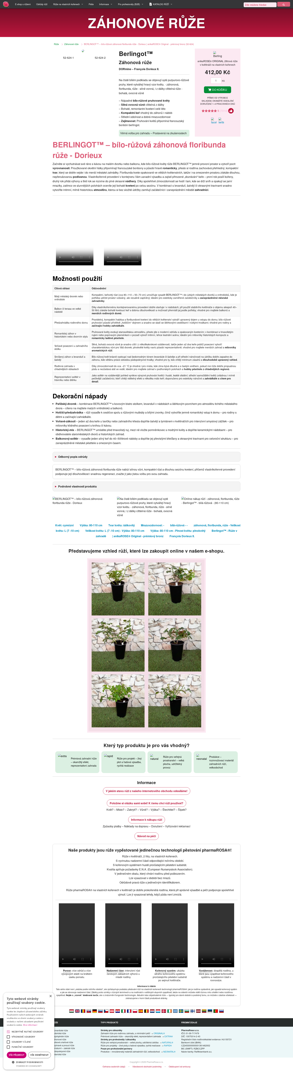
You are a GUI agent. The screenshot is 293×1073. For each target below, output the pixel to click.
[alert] (28, 1031)
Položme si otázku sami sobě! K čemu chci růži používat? (146, 803)
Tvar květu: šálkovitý (121, 525)
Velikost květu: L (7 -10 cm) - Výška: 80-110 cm (114, 531)
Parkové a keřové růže (62, 1042)
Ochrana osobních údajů (114, 1066)
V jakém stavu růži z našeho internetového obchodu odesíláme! (146, 791)
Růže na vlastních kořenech (66, 4)
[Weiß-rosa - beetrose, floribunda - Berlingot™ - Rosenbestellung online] (112, 1011)
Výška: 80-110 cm (91, 525)
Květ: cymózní (64, 525)
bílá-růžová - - (179, 525)
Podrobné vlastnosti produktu (77, 486)
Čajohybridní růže (60, 1036)
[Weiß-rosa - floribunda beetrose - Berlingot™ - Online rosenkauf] (94, 1011)
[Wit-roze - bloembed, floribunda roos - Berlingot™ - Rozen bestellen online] (152, 1011)
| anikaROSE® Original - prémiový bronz (137, 536)
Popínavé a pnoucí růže (63, 1045)
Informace (104, 4)
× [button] (50, 996)
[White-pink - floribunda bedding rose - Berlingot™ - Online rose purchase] (77, 1011)
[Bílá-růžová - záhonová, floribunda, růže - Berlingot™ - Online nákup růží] (106, 1011)
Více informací (30, 1024)
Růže (56, 44)
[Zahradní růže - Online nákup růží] (283, 4)
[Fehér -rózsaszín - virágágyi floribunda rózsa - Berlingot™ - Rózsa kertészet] (71, 1011)
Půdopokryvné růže (61, 1051)
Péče (91, 4)
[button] (29, 1062)
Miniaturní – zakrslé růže (63, 1048)
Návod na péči (146, 836)
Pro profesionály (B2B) (129, 4)
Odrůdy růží (41, 4)
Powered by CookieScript (29, 1066)
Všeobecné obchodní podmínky (147, 1066)
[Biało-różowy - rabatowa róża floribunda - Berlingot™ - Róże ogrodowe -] (135, 1011)
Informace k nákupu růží (146, 820)
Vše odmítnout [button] (39, 1054)
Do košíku (219, 90)
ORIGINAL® (159, 1033)
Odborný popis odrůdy (72, 457)
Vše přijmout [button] (16, 1054)
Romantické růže (60, 1030)
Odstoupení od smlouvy (179, 1066)
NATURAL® (167, 1042)
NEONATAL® (169, 1051)
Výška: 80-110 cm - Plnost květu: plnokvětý (178, 531)
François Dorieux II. (182, 536)
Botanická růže (59, 1054)
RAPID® (168, 1045)
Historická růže (59, 1033)
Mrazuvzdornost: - (152, 525)
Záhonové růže (71, 44)
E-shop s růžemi (23, 4)
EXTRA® (168, 1036)
